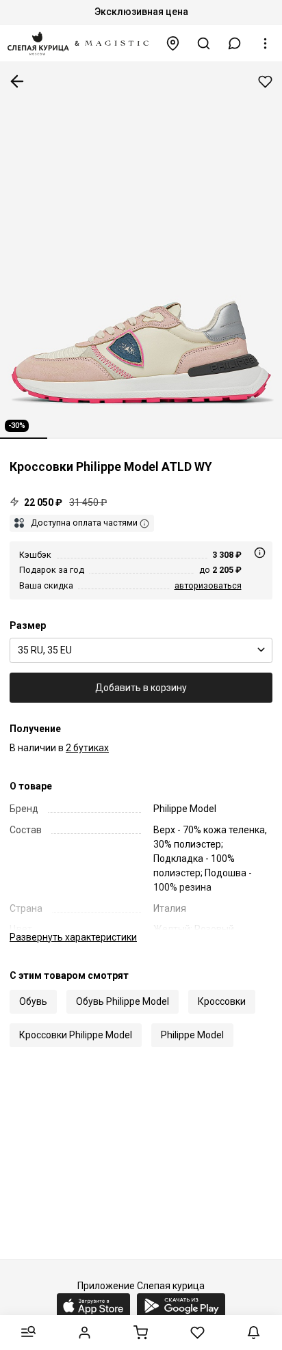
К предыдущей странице (17, 81)
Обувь (33, 1001)
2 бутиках (87, 747)
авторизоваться (208, 585)
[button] (234, 43)
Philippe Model (192, 1034)
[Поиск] (204, 43)
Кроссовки (222, 1001)
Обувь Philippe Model (122, 1001)
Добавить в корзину (141, 687)
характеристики (73, 937)
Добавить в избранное (265, 82)
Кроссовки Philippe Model (75, 1034)
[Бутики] (173, 43)
